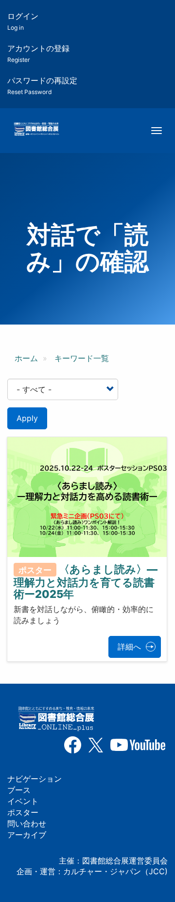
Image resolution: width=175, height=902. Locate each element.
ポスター (22, 812)
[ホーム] (36, 129)
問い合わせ (26, 823)
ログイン (22, 21)
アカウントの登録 (38, 53)
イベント (22, 801)
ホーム (26, 358)
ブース (19, 790)
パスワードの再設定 (42, 86)
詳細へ (129, 647)
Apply (27, 418)
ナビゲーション (34, 779)
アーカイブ (26, 835)
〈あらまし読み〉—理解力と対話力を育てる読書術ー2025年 (86, 582)
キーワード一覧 (81, 358)
